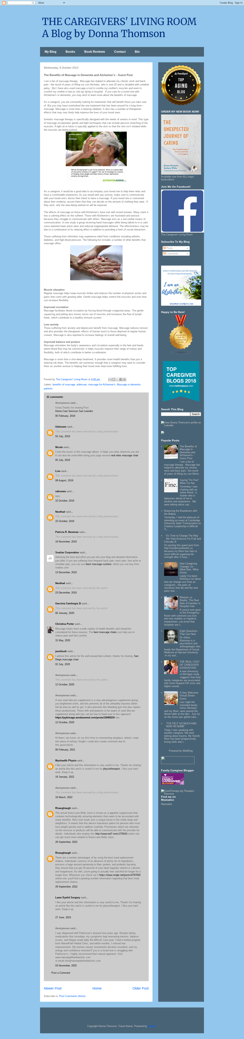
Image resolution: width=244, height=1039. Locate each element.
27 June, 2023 (63, 917)
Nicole (59, 447)
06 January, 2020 (64, 613)
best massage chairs (105, 632)
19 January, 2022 (64, 776)
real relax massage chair (124, 455)
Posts (169, 248)
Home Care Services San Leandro (74, 411)
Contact (120, 51)
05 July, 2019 (62, 460)
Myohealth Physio (65, 760)
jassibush (61, 651)
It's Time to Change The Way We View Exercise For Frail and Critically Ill (182, 538)
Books (70, 51)
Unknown (60, 426)
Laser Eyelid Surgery (67, 897)
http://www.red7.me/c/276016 (111, 833)
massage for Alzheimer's (101, 384)
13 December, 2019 (66, 572)
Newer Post (53, 988)
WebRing (188, 750)
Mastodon (166, 804)
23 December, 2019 (66, 592)
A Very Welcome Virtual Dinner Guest (189, 695)
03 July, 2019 (62, 436)
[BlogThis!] (114, 379)
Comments (172, 253)
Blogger (152, 1026)
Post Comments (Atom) (72, 996)
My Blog (50, 51)
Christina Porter (64, 623)
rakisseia (60, 491)
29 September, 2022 (66, 886)
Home (97, 988)
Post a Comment (60, 972)
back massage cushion (98, 564)
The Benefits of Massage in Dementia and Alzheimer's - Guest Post (188, 452)
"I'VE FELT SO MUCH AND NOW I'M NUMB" (181, 725)
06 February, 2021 (65, 749)
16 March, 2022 (63, 797)
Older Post (140, 988)
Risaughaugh (63, 808)
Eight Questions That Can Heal (188, 632)
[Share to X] (117, 379)
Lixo (57, 471)
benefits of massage (64, 384)
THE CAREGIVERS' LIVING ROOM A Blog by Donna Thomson (119, 28)
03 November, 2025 (66, 965)
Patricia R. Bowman (67, 532)
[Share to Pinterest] (124, 379)
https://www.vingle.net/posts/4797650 (119, 875)
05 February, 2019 (65, 415)
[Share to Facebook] (121, 379)
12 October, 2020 (64, 684)
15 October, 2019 (64, 500)
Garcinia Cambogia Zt (68, 603)
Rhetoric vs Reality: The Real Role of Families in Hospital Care (190, 602)
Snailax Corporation (67, 552)
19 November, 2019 (66, 541)
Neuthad (60, 511)
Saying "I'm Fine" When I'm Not (189, 482)
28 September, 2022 (66, 841)
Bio (137, 51)
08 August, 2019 (64, 480)
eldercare (82, 384)
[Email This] (110, 379)
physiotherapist (111, 768)
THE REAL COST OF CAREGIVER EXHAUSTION (190, 664)
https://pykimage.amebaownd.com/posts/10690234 (85, 717)
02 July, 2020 (62, 664)
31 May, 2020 (62, 640)
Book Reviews (94, 51)
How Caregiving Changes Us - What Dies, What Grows (189, 568)
